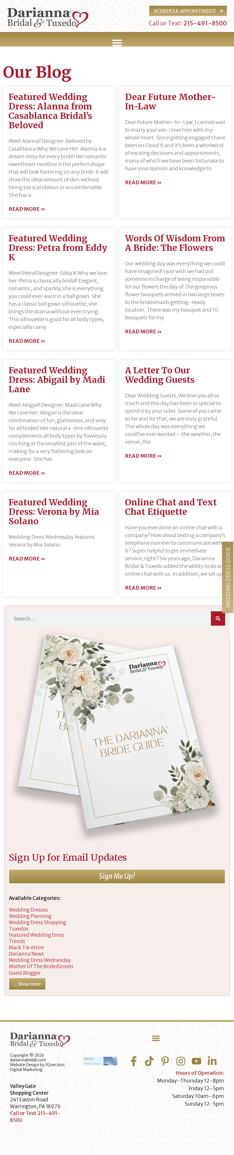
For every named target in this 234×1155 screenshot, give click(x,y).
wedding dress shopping (37, 922)
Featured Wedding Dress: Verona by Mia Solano (54, 512)
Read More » (27, 209)
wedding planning (30, 916)
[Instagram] (181, 1061)
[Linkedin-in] (212, 1061)
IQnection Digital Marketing (37, 1067)
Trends (17, 941)
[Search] (218, 618)
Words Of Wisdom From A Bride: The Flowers (175, 243)
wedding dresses (28, 910)
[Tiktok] (149, 1061)
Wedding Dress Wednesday (40, 960)
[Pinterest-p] (165, 1061)
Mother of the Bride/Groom (41, 966)
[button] (117, 43)
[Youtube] (196, 1061)
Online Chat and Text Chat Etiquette (171, 507)
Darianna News (26, 954)
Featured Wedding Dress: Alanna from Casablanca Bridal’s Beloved (50, 111)
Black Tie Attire (26, 947)
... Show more (27, 984)
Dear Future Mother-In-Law (170, 101)
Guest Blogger (25, 973)
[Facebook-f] (134, 1061)
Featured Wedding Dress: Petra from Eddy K (58, 248)
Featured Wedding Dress (36, 935)
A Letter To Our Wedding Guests (160, 375)
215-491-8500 (204, 23)
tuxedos (19, 929)
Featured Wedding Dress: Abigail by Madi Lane (57, 380)
